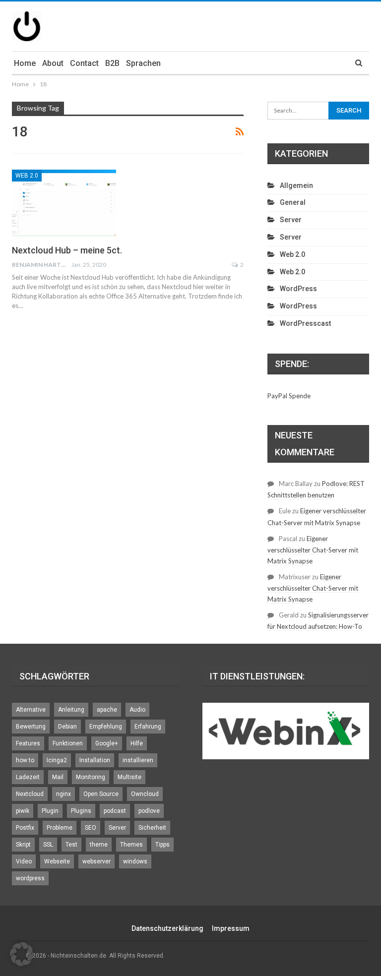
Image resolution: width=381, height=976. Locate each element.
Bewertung (31, 726)
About (53, 63)
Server (291, 220)
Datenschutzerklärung (167, 928)
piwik (22, 810)
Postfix (25, 827)
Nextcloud (30, 794)
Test (71, 844)
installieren (138, 760)
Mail (58, 777)
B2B (112, 63)
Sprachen (143, 63)
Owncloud (145, 794)
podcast (115, 810)
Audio (137, 709)
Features (28, 743)
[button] (22, 954)
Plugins (81, 810)
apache (107, 709)
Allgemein (296, 185)
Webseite (57, 861)
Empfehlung (105, 726)
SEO (90, 827)
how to (25, 760)
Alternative (31, 709)
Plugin (50, 810)
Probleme (59, 827)
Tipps (162, 844)
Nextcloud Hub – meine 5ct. (67, 250)
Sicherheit (152, 827)
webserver (96, 861)
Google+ (106, 743)
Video (24, 861)
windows (135, 861)
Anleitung (71, 709)
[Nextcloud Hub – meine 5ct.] (64, 203)
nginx (63, 794)
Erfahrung (147, 726)
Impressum (231, 928)
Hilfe (136, 743)
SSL (48, 844)
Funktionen (68, 743)
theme (99, 844)
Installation (94, 760)
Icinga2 (57, 760)
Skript (23, 844)
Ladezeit (28, 777)
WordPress (298, 289)
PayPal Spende (289, 396)
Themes (131, 844)
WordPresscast (305, 323)
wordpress (30, 878)
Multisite (129, 777)
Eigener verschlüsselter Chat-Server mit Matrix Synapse (312, 550)
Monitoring (90, 777)
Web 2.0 (26, 175)
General (293, 202)
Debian (67, 726)
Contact (84, 63)
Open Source (101, 794)
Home (25, 63)
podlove (149, 810)
